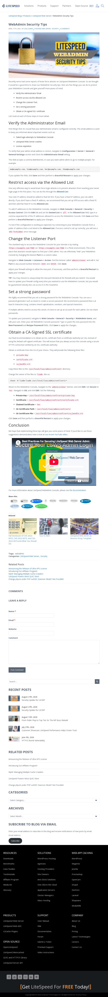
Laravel (75, 895)
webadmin (19, 553)
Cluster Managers (46, 895)
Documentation (44, 931)
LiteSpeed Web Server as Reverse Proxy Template (81, 537)
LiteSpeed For (52, 987)
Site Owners (43, 874)
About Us (76, 921)
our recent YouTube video (56, 434)
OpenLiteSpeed (10, 947)
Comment (13, 638)
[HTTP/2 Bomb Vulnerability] (14, 738)
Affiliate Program (11, 879)
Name (12, 611)
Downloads (8, 858)
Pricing (75, 931)
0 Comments (65, 29)
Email (12, 620)
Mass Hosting (44, 900)
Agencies (42, 863)
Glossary (7, 890)
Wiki (39, 926)
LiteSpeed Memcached (13, 952)
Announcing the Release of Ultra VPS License (28, 568)
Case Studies (9, 869)
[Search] (103, 5)
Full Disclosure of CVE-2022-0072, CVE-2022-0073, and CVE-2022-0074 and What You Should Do (22, 539)
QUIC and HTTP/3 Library (15, 957)
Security (55, 29)
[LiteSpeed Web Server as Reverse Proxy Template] (84, 526)
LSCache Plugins (10, 931)
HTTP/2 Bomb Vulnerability (33, 740)
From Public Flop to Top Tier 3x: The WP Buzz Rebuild (45, 720)
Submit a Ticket (44, 941)
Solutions (29, 5)
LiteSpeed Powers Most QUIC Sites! (24, 576)
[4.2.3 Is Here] (53, 526)
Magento (76, 863)
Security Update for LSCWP (33, 700)
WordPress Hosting (47, 858)
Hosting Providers (46, 869)
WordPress (77, 858)
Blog (74, 926)
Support (54, 5)
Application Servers (46, 890)
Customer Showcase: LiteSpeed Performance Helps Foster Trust (49, 730)
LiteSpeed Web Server (42, 29)
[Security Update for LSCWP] (14, 698)
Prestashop (77, 874)
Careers (75, 941)
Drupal (75, 884)
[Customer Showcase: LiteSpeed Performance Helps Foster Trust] (14, 728)
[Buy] (91, 5)
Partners (66, 5)
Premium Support (45, 947)
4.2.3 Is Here (44, 535)
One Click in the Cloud (47, 884)
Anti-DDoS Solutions (47, 879)
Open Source (81, 5)
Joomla (75, 869)
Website (12, 629)
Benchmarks (8, 863)
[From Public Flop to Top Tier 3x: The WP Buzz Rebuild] (14, 718)
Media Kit (7, 884)
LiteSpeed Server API (13, 962)
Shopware (76, 900)
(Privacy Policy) (81, 995)
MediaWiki (76, 905)
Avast (35, 301)
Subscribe (15, 841)
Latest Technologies (81, 936)
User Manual (43, 921)
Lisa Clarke (28, 29)
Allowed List (62, 191)
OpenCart (76, 879)
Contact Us (77, 947)
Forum (40, 936)
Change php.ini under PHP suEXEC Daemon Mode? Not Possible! (36, 579)
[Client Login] (97, 5)
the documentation (78, 490)
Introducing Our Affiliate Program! (23, 571)
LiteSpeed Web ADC (12, 926)
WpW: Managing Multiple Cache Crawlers (26, 574)
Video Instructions (46, 952)
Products (42, 5)
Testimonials (9, 874)
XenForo (75, 890)
